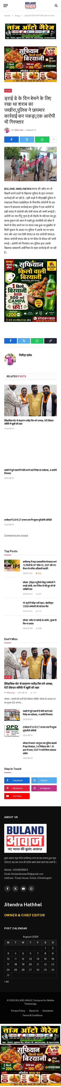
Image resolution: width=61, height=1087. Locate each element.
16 (53, 959)
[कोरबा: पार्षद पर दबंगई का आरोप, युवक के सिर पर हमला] (12, 624)
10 (8, 959)
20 (30, 964)
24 (8, 969)
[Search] (56, 5)
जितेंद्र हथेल (19, 130)
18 (15, 964)
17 (8, 964)
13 (30, 959)
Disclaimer (48, 1011)
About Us (34, 1011)
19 (23, 964)
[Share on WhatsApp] (42, 139)
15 (45, 959)
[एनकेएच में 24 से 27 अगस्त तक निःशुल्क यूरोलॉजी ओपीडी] (30, 500)
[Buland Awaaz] (30, 5)
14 (38, 959)
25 (15, 969)
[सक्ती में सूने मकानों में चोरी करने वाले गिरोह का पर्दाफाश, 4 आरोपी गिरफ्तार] (30, 450)
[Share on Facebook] (11, 139)
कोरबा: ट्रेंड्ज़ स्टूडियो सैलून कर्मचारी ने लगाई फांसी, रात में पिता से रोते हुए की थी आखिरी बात (39, 586)
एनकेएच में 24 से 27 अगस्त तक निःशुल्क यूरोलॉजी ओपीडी (28, 519)
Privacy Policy (18, 1011)
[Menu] (5, 5)
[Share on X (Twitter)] (27, 139)
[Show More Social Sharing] (53, 139)
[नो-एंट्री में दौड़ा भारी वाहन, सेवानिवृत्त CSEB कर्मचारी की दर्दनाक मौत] (12, 607)
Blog (8, 91)
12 (23, 959)
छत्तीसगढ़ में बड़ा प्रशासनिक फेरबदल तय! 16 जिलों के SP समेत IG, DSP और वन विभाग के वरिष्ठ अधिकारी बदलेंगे (40, 565)
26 (23, 969)
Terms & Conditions (32, 1015)
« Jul (6, 981)
